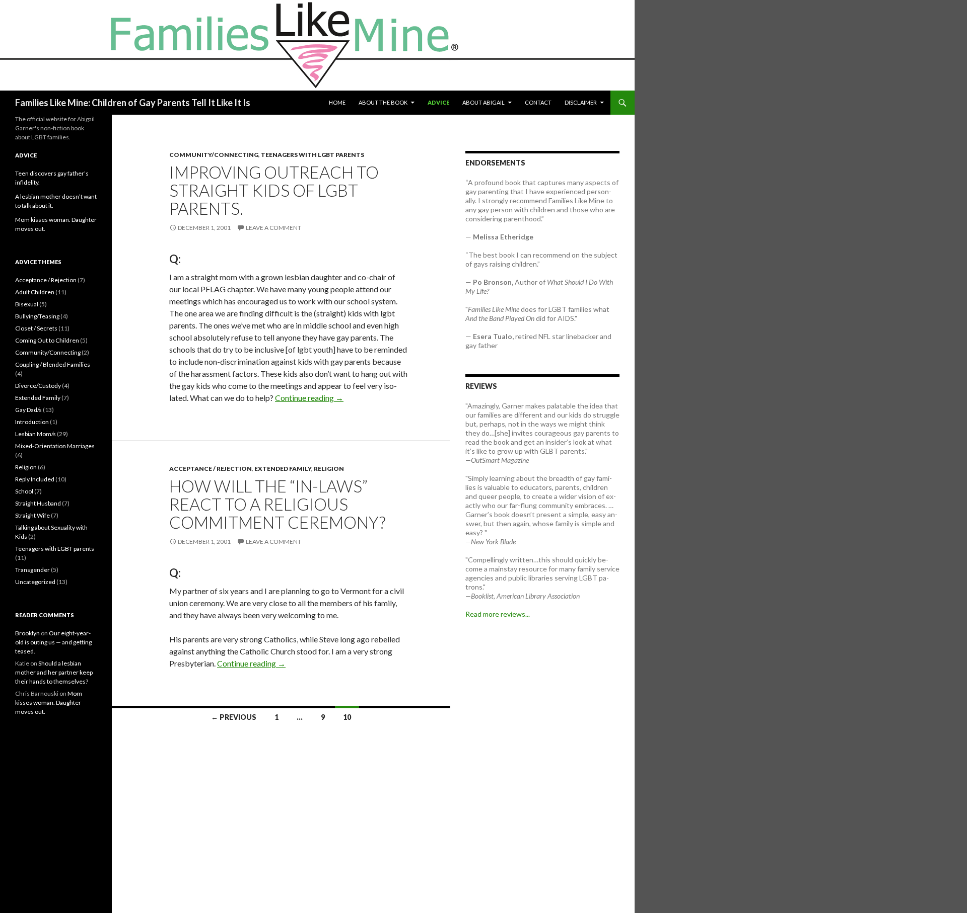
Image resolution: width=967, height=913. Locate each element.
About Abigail (483, 102)
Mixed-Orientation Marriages (55, 446)
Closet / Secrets (36, 328)
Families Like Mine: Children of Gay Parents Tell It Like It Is (132, 102)
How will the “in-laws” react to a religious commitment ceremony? (277, 504)
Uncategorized (35, 582)
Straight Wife (32, 515)
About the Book (383, 102)
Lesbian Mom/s (35, 434)
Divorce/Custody (38, 385)
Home (337, 102)
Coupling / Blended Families (52, 364)
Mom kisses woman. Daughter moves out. (48, 702)
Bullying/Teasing (37, 316)
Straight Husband (38, 503)
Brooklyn (27, 633)
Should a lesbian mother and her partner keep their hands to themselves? (54, 672)
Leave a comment (273, 227)
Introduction (32, 422)
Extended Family (282, 468)
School (24, 491)
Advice (438, 102)
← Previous (233, 717)
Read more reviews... (497, 614)
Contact (538, 102)
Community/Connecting (213, 154)
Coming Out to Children (47, 340)
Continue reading (309, 397)
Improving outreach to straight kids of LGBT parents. (274, 190)
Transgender (32, 569)
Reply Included (34, 479)
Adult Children (34, 292)
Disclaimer (581, 102)
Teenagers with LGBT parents (312, 154)
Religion (329, 468)
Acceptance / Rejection (210, 468)
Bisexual (26, 304)
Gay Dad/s (28, 409)
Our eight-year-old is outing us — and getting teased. (53, 642)
